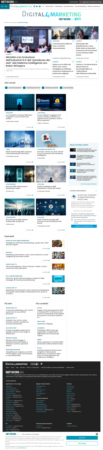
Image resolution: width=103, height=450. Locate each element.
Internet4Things (10, 408)
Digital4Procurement (41, 406)
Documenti (13, 395)
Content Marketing (80, 6)
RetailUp (69, 402)
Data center (11, 413)
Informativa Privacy (90, 215)
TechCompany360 (40, 393)
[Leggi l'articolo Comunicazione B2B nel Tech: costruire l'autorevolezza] (63, 43)
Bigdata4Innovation (11, 388)
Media (71, 399)
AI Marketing (58, 6)
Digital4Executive (40, 390)
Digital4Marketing (41, 404)
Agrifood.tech (70, 386)
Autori (12, 367)
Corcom (38, 388)
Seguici (33, 364)
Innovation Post (71, 395)
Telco (71, 409)
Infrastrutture (15, 406)
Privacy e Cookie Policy (32, 367)
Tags (17, 367)
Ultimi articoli (50, 6)
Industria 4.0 (12, 402)
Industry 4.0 (14, 404)
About (7, 367)
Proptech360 (70, 400)
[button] (5, 6)
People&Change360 (41, 411)
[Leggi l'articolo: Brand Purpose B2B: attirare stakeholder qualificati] (20, 215)
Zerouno (38, 395)
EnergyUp (69, 391)
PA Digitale (11, 427)
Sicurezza (13, 417)
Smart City (14, 419)
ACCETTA (82, 438)
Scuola (74, 406)
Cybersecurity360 (10, 393)
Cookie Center (70, 367)
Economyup (39, 426)
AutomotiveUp (70, 388)
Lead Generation (69, 6)
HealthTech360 (70, 393)
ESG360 (8, 399)
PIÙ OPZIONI (82, 443)
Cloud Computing (13, 391)
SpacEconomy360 (71, 408)
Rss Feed (22, 367)
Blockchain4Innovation (12, 390)
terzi (76, 223)
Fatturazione (14, 400)
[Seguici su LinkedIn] (41, 364)
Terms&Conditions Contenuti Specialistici (52, 367)
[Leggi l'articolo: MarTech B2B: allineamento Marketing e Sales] (20, 181)
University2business (72, 426)
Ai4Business (9, 386)
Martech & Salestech (94, 6)
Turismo (74, 411)
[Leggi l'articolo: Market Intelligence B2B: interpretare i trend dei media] (51, 181)
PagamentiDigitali (10, 409)
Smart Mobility (13, 420)
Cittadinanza (14, 426)
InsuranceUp (70, 397)
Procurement (44, 409)
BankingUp (69, 390)
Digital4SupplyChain (41, 408)
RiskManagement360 (11, 411)
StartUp (43, 427)
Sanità (73, 404)
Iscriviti (84, 226)
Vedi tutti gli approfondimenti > (89, 184)
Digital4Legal (39, 402)
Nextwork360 (9, 375)
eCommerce (14, 397)
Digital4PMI (39, 391)
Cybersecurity (12, 415)
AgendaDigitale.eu (41, 386)
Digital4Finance (40, 400)
